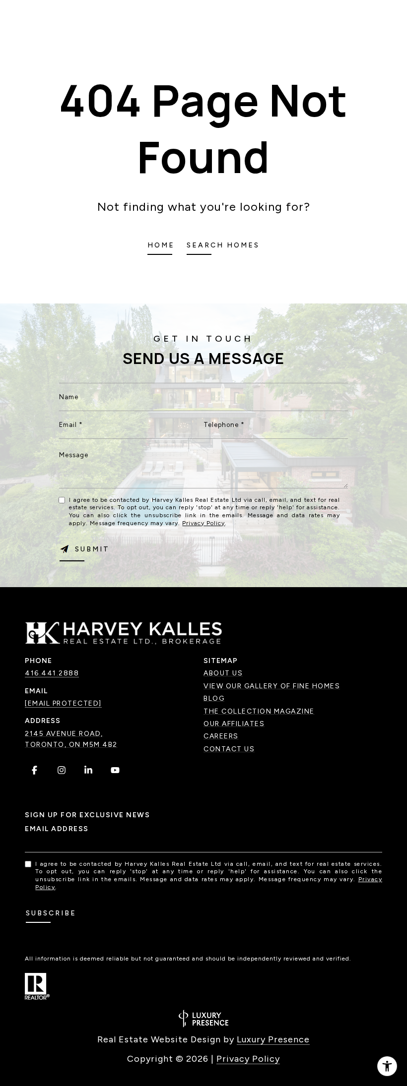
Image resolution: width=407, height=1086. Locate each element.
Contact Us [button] (229, 749)
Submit (92, 549)
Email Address (57, 829)
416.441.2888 (52, 673)
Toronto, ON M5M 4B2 (71, 744)
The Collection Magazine (259, 711)
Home (161, 245)
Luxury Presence (273, 1039)
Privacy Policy (203, 523)
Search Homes (223, 245)
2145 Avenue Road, (64, 733)
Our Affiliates (234, 724)
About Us (223, 673)
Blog (214, 698)
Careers (221, 736)
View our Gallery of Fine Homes (272, 686)
